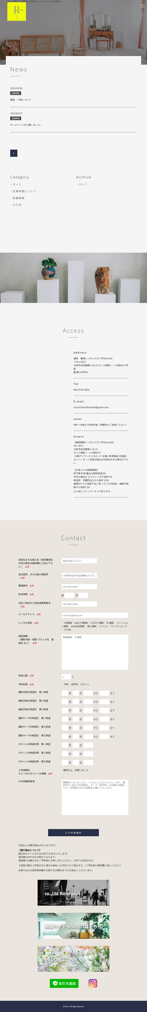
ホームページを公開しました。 (26, 124)
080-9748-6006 (81, 389)
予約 (66, 684)
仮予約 (74, 684)
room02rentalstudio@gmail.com (91, 407)
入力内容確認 (73, 832)
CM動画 (68, 622)
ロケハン (85, 684)
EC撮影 (110, 622)
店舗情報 (19, 198)
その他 (17, 205)
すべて (17, 184)
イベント (103, 626)
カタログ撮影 (97, 622)
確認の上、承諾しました (76, 770)
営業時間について (25, 191)
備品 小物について (20, 99)
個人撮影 (91, 626)
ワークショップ (119, 626)
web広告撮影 (78, 626)
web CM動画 (81, 622)
